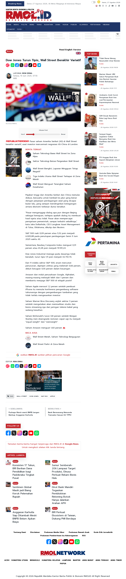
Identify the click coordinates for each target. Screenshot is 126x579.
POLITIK (24, 25)
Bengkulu (35, 560)
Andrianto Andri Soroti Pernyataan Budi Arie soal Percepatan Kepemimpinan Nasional (109, 99)
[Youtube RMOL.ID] (30, 433)
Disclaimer (35, 532)
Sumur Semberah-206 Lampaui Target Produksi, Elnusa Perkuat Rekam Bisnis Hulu (64, 472)
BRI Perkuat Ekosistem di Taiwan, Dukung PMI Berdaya (64, 515)
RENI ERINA (27, 73)
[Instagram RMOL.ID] (19, 433)
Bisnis (9, 51)
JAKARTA (113, 264)
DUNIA (57, 25)
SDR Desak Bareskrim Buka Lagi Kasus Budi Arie (108, 118)
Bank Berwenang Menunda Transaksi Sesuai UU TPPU (60, 413)
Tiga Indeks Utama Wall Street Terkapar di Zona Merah (56, 178)
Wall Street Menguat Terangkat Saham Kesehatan (52, 186)
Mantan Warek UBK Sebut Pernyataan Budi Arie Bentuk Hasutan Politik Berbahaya (108, 78)
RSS (84, 535)
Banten (76, 560)
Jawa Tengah (102, 560)
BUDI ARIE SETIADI (102, 263)
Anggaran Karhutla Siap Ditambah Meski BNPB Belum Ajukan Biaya (25, 517)
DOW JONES (34, 396)
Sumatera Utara (19, 560)
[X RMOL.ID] (13, 433)
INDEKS (16, 25)
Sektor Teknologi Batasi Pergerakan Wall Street (56, 161)
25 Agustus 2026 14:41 (109, 182)
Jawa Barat (88, 560)
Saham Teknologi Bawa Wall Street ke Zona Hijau (54, 155)
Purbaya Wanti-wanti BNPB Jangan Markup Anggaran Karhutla (24, 413)
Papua (63, 563)
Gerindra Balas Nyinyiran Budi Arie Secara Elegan (109, 174)
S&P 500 (44, 396)
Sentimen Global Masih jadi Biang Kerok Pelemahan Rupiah (23, 491)
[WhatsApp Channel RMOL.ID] (36, 433)
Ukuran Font (43, 130)
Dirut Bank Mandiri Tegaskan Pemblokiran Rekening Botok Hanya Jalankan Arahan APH (62, 495)
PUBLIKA (74, 25)
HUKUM (65, 25)
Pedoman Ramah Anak (79, 532)
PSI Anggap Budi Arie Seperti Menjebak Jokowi (109, 158)
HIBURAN (106, 25)
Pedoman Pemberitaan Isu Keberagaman (59, 535)
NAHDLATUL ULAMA (91, 270)
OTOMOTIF (11, 29)
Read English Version (70, 49)
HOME (9, 25)
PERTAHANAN (95, 25)
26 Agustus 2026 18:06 (109, 67)
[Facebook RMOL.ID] (8, 433)
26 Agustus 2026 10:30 (109, 166)
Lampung (66, 560)
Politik (101, 64)
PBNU (113, 271)
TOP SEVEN (92, 54)
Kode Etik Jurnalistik (103, 532)
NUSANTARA (48, 25)
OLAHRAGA (83, 25)
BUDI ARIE (90, 264)
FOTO (19, 29)
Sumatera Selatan (51, 560)
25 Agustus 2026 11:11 (109, 88)
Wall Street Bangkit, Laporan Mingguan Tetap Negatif (55, 170)
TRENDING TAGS (91, 254)
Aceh (6, 560)
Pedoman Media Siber (54, 532)
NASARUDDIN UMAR (103, 270)
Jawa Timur (116, 560)
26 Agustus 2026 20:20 (109, 151)
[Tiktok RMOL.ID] (25, 433)
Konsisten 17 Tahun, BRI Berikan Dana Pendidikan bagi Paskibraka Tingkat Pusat (24, 472)
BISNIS (32, 25)
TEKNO (39, 25)
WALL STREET (22, 396)
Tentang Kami (19, 532)
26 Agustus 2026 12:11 (109, 127)
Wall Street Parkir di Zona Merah (48, 344)
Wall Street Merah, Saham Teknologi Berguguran (56, 336)
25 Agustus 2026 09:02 (109, 109)
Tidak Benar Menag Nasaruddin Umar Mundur (109, 59)
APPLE (52, 396)
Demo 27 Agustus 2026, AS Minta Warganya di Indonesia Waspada (55, 4)
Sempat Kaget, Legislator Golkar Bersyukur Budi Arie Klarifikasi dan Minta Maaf (107, 139)
